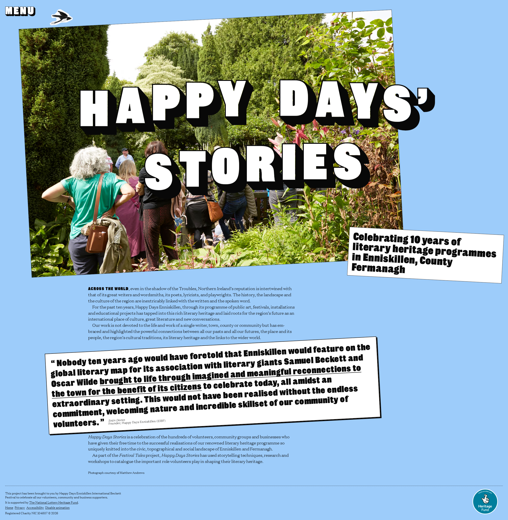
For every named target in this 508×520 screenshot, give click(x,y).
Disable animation (57, 507)
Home (9, 507)
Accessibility (35, 507)
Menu (20, 10)
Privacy (20, 507)
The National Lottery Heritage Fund (53, 502)
